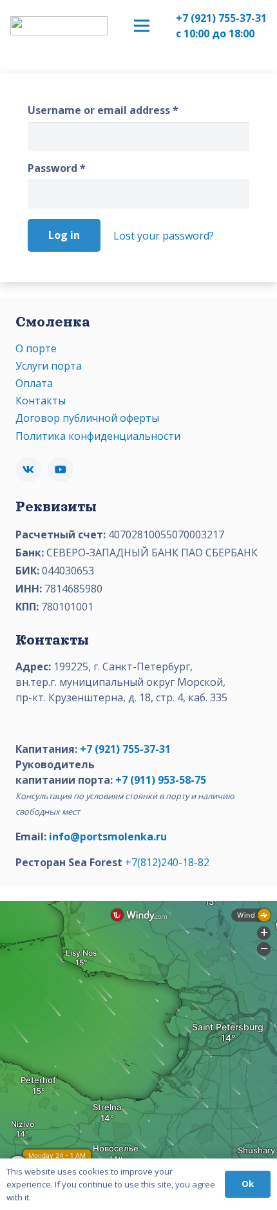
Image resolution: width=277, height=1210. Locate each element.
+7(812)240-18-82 (167, 862)
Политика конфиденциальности (97, 436)
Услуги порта (48, 366)
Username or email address (103, 110)
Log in (64, 235)
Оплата (34, 383)
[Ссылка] (59, 25)
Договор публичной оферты (87, 418)
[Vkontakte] (28, 469)
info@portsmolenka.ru (108, 836)
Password (57, 168)
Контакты (40, 400)
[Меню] (142, 26)
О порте (36, 348)
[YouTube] (60, 469)
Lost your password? (163, 236)
